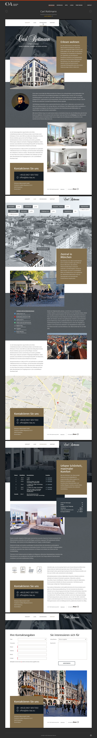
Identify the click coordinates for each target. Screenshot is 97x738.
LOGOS (71, 5)
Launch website (47, 16)
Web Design (51, 5)
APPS (66, 5)
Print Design (79, 5)
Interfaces (60, 5)
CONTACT (89, 5)
